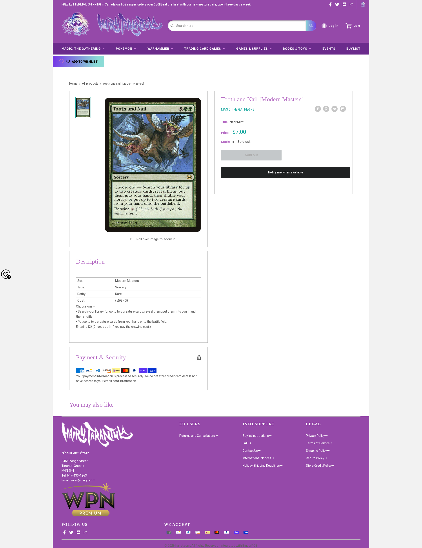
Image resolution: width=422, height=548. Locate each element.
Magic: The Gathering (82, 48)
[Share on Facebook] (318, 109)
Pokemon (125, 48)
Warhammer (159, 48)
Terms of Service (318, 443)
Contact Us (250, 450)
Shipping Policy (316, 450)
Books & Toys (296, 48)
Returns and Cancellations (197, 435)
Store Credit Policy (318, 465)
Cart (357, 25)
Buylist (353, 48)
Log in (333, 25)
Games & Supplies (253, 48)
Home (73, 83)
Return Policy (315, 458)
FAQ (245, 443)
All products (90, 83)
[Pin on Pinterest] (326, 109)
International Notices (257, 458)
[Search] (311, 25)
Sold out (251, 155)
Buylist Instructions (256, 435)
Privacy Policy (315, 435)
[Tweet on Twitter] (334, 109)
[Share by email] (343, 109)
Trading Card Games (203, 48)
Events (328, 48)
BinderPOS (250, 545)
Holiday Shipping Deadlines (261, 465)
